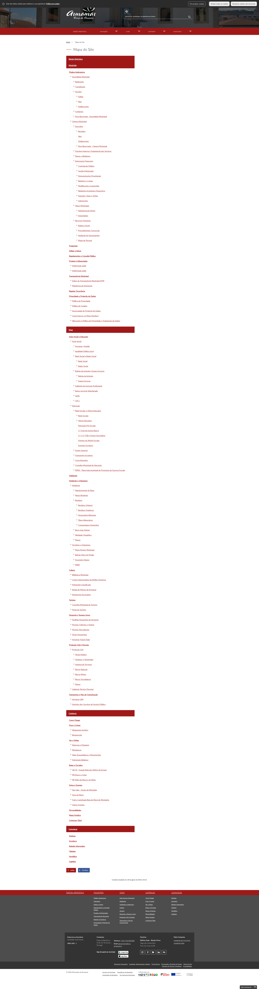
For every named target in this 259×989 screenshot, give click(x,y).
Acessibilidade (187, 966)
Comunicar (177, 31)
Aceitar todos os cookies (219, 4)
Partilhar (85, 870)
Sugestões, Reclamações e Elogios (139, 964)
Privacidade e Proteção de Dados (171, 964)
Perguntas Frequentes (121, 964)
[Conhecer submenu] (164, 31)
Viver (128, 31)
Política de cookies (52, 4)
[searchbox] (158, 16)
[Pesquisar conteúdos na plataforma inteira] (190, 17)
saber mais (71, 943)
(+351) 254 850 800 (127, 941)
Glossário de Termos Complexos (172, 966)
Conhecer (151, 31)
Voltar (72, 870)
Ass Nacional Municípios (127, 975)
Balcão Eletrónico (79, 31)
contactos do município (182, 940)
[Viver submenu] (139, 31)
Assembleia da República (110, 975)
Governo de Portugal (108, 972)
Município (104, 31)
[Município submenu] (116, 31)
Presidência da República (125, 972)
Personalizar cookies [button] (197, 4)
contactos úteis (179, 943)
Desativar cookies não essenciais (243, 4)
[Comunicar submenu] (190, 31)
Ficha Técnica (156, 964)
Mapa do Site (187, 964)
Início (68, 42)
